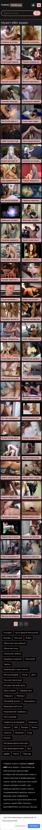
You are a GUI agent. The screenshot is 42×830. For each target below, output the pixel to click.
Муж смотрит (10, 691)
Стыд (29, 733)
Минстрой (30, 659)
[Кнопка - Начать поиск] (36, 13)
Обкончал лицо (11, 648)
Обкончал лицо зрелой (15, 643)
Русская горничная (13, 680)
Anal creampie (10, 717)
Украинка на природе (14, 722)
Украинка (32, 722)
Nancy (16, 754)
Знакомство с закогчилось (16, 669)
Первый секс (26, 691)
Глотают (24, 727)
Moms (34, 727)
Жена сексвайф (11, 675)
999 (16, 727)
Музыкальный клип (13, 706)
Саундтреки (29, 701)
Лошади (8, 633)
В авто (28, 638)
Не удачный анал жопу (14, 685)
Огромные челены (12, 654)
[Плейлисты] (33, 5)
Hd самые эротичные (14, 748)
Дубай (7, 754)
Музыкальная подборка (15, 712)
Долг (33, 675)
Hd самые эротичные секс (16, 743)
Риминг (7, 738)
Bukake (7, 638)
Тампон (7, 664)
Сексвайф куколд (12, 701)
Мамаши (21, 696)
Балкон (7, 727)
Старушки (8, 696)
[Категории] (39, 5)
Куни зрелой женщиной (26, 633)
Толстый (18, 638)
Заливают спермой (13, 659)
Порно (11, 5)
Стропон (8, 733)
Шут (29, 748)
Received (19, 733)
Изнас (25, 675)
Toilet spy (27, 754)
